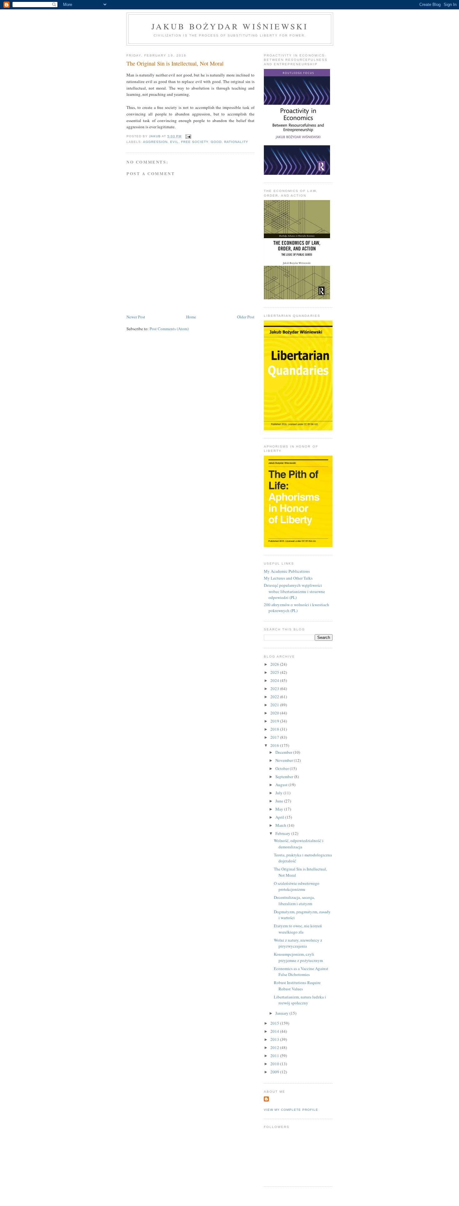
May (279, 809)
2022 (275, 696)
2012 (275, 1047)
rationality (236, 142)
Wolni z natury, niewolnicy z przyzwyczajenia (298, 943)
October (282, 768)
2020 (275, 713)
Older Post (245, 317)
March (281, 825)
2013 (275, 1039)
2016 (275, 745)
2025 (275, 672)
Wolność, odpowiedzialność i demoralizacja (298, 844)
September (284, 776)
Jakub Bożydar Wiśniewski (229, 26)
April (280, 817)
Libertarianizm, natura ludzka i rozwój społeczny (300, 1000)
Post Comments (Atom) (169, 328)
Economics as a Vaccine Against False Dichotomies (301, 972)
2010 (275, 1063)
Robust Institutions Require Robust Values (297, 986)
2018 (275, 729)
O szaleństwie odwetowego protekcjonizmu (296, 886)
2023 (275, 688)
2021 (275, 705)
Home (191, 317)
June (279, 801)
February (283, 833)
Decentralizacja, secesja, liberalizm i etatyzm (294, 900)
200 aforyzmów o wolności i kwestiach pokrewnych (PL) (296, 608)
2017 (275, 737)
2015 (275, 1023)
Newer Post (135, 317)
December (284, 752)
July (279, 793)
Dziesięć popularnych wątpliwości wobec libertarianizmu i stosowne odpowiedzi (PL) (294, 591)
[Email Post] (188, 136)
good (216, 142)
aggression (155, 142)
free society (194, 142)
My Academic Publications (287, 571)
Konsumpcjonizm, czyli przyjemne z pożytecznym (298, 957)
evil (174, 142)
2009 (275, 1072)
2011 (275, 1055)
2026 (275, 664)
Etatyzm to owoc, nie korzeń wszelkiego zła (298, 929)
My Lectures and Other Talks (288, 578)
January (282, 1013)
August (282, 784)
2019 (275, 721)
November (284, 760)
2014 (275, 1031)
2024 (275, 680)
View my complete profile (291, 1109)
